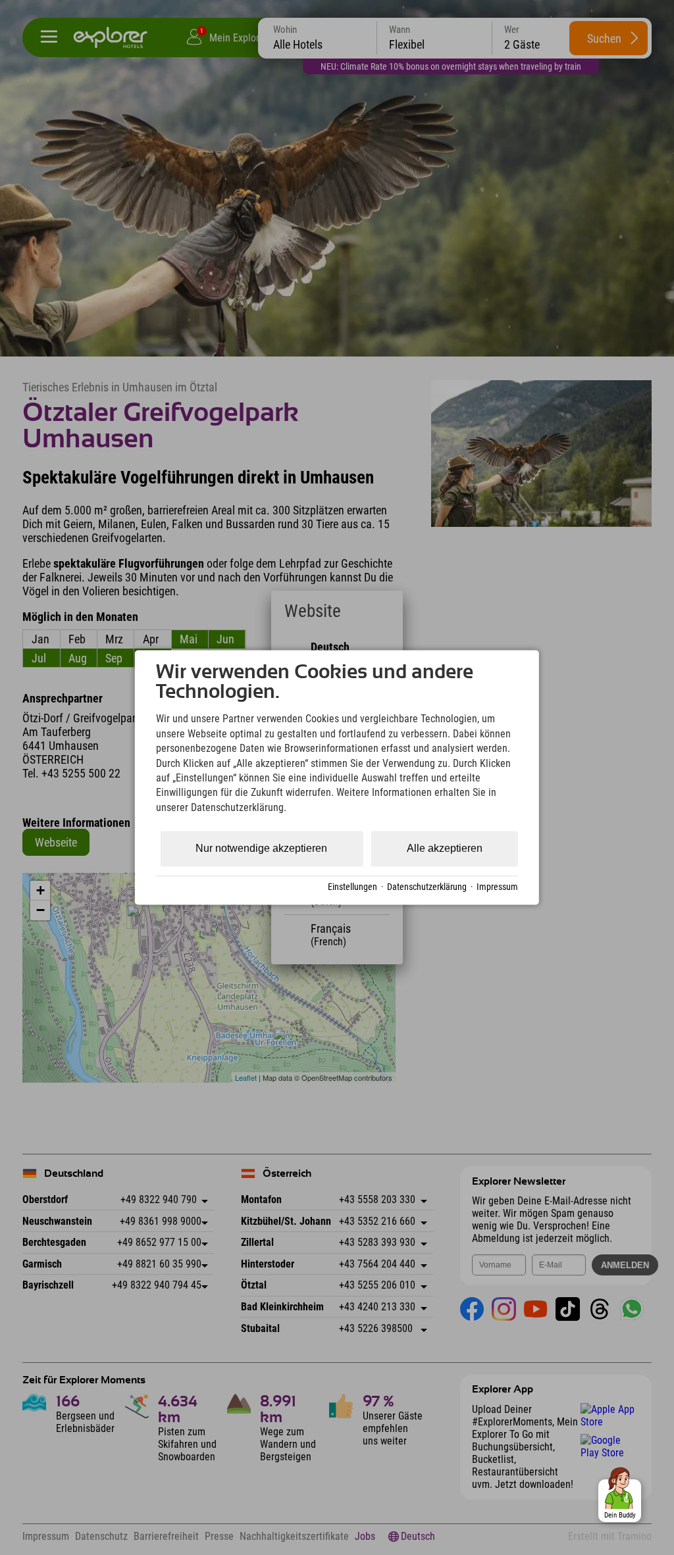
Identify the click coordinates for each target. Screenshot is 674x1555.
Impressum (497, 886)
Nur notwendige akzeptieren (261, 848)
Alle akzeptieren (444, 848)
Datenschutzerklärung (427, 886)
